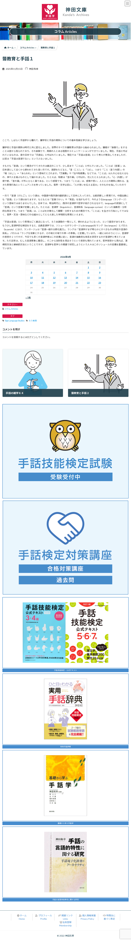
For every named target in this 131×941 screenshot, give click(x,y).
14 (77, 277)
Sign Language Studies (14, 321)
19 (54, 282)
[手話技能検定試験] (65, 451)
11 (42, 277)
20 (65, 282)
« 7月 (28, 297)
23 (99, 282)
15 (88, 277)
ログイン (31, 337)
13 (65, 277)
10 (31, 277)
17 (31, 282)
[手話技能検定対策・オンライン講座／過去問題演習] (65, 547)
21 (77, 282)
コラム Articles (11, 309)
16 (99, 277)
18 (42, 282)
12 (54, 277)
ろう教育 (33, 321)
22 (88, 282)
